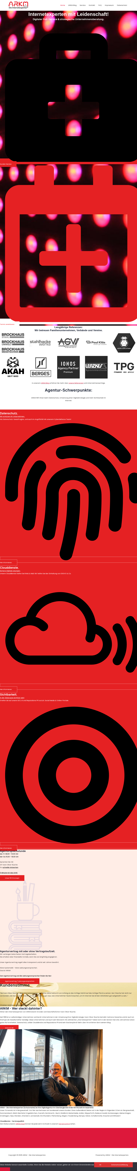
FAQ (100, 5)
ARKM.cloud (20, 1124)
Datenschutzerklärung (119, 1165)
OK (100, 1165)
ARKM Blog (72, 5)
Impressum (109, 5)
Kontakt (92, 5)
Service (83, 5)
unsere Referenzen (76, 383)
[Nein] (5, 1169)
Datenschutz (122, 5)
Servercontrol (64, 1124)
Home (62, 5)
